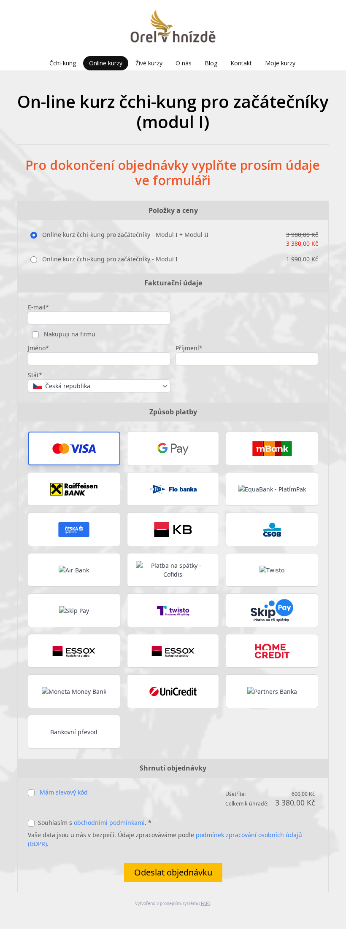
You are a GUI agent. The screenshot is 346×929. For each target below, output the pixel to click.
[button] (74, 448)
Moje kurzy (280, 63)
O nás (184, 63)
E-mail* (38, 307)
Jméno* (38, 348)
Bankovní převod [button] (73, 732)
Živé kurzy (148, 63)
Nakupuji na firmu (68, 334)
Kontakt (241, 63)
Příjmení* (189, 348)
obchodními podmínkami (109, 823)
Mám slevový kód (64, 792)
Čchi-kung (62, 63)
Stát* (35, 375)
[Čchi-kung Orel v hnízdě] (173, 28)
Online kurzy (105, 63)
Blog (211, 63)
